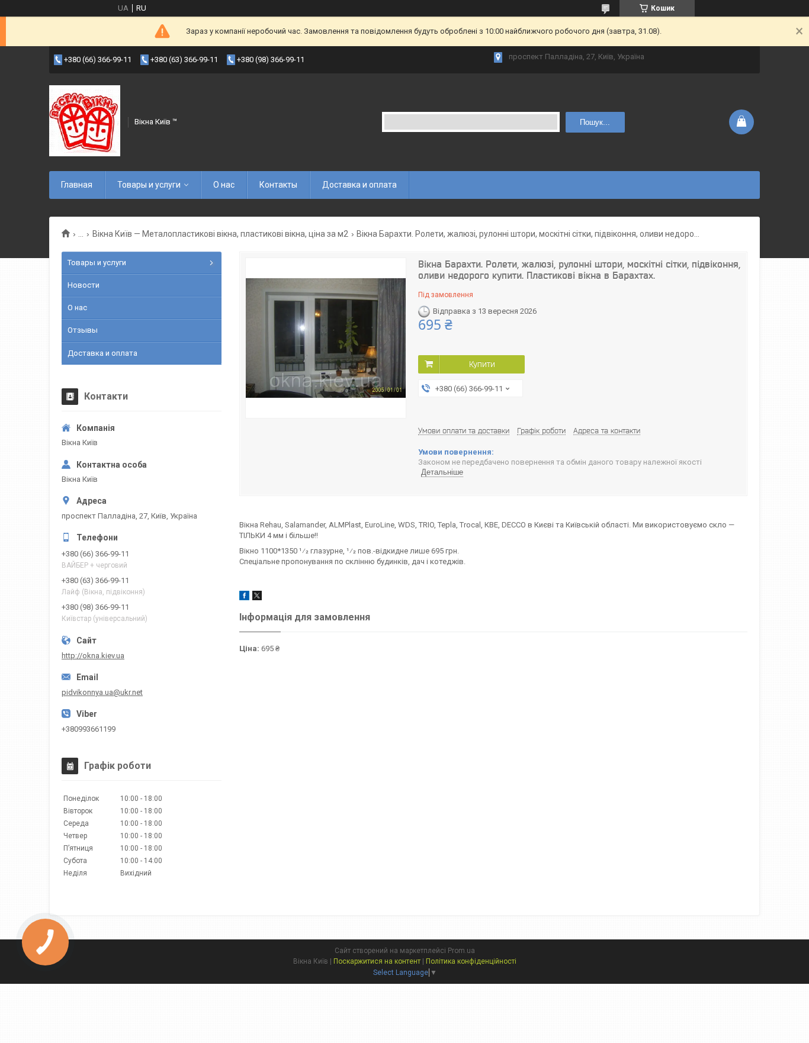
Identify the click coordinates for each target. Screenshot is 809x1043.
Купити (482, 364)
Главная (76, 184)
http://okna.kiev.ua (93, 655)
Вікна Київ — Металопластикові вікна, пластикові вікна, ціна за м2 (220, 234)
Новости (83, 285)
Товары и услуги (149, 184)
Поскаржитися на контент (376, 961)
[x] (257, 597)
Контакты (278, 184)
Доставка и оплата (359, 184)
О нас (224, 184)
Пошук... (595, 122)
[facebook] (244, 597)
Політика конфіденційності (471, 961)
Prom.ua (461, 951)
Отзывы (83, 330)
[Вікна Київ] (84, 120)
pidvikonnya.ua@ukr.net (102, 692)
